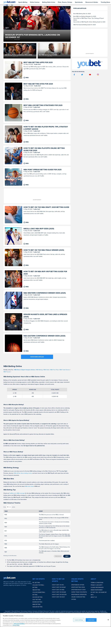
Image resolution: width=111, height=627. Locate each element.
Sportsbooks (79, 2)
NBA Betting (39, 370)
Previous (58, 556)
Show (4, 507)
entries (13, 507)
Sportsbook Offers (77, 585)
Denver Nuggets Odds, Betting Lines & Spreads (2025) (45, 315)
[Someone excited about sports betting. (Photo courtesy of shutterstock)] (13, 134)
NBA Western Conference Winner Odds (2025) (45, 293)
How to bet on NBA (58, 590)
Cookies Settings (78, 620)
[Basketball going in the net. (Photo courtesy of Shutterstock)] (13, 177)
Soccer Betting (37, 597)
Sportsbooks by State (78, 590)
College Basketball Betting (39, 593)
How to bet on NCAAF (59, 587)
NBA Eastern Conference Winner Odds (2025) (44, 336)
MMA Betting (36, 604)
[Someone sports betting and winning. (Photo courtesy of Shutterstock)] (13, 69)
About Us (94, 597)
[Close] (108, 620)
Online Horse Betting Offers (78, 598)
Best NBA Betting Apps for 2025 (38, 62)
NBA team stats (29, 486)
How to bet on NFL (58, 585)
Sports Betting (22, 2)
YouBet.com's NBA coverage (17, 493)
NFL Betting (36, 582)
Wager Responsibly (97, 590)
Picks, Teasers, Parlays (65, 2)
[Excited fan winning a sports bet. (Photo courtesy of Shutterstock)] (13, 257)
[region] (55, 620)
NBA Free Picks (54, 370)
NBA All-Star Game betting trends (23, 473)
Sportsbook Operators (79, 594)
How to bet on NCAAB (59, 592)
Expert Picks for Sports (79, 592)
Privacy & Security (96, 585)
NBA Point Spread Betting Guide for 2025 (42, 169)
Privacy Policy (15, 625)
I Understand (91, 620)
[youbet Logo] (9, 2)
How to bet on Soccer (59, 594)
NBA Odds (46, 370)
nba (12, 5)
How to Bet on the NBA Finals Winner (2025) (44, 250)
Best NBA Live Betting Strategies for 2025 (43, 105)
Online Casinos (34, 2)
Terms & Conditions (97, 582)
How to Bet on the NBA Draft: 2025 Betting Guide (46, 207)
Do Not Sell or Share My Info (99, 593)
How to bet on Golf (58, 597)
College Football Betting (38, 586)
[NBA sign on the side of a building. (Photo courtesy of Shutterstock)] (13, 300)
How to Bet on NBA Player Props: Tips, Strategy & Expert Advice (46, 128)
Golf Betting (37, 599)
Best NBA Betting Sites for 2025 (38, 84)
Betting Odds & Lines (48, 2)
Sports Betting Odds (78, 587)
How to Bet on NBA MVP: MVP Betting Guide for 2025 (45, 272)
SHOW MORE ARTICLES (37, 357)
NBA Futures (6, 372)
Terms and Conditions (19, 623)
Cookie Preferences (97, 587)
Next (66, 556)
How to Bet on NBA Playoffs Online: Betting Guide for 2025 (44, 149)
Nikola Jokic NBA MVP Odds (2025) (39, 228)
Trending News (105, 2)
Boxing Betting (37, 602)
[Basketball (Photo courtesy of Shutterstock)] (13, 343)
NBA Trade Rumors (65, 370)
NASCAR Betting (37, 607)
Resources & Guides (92, 2)
